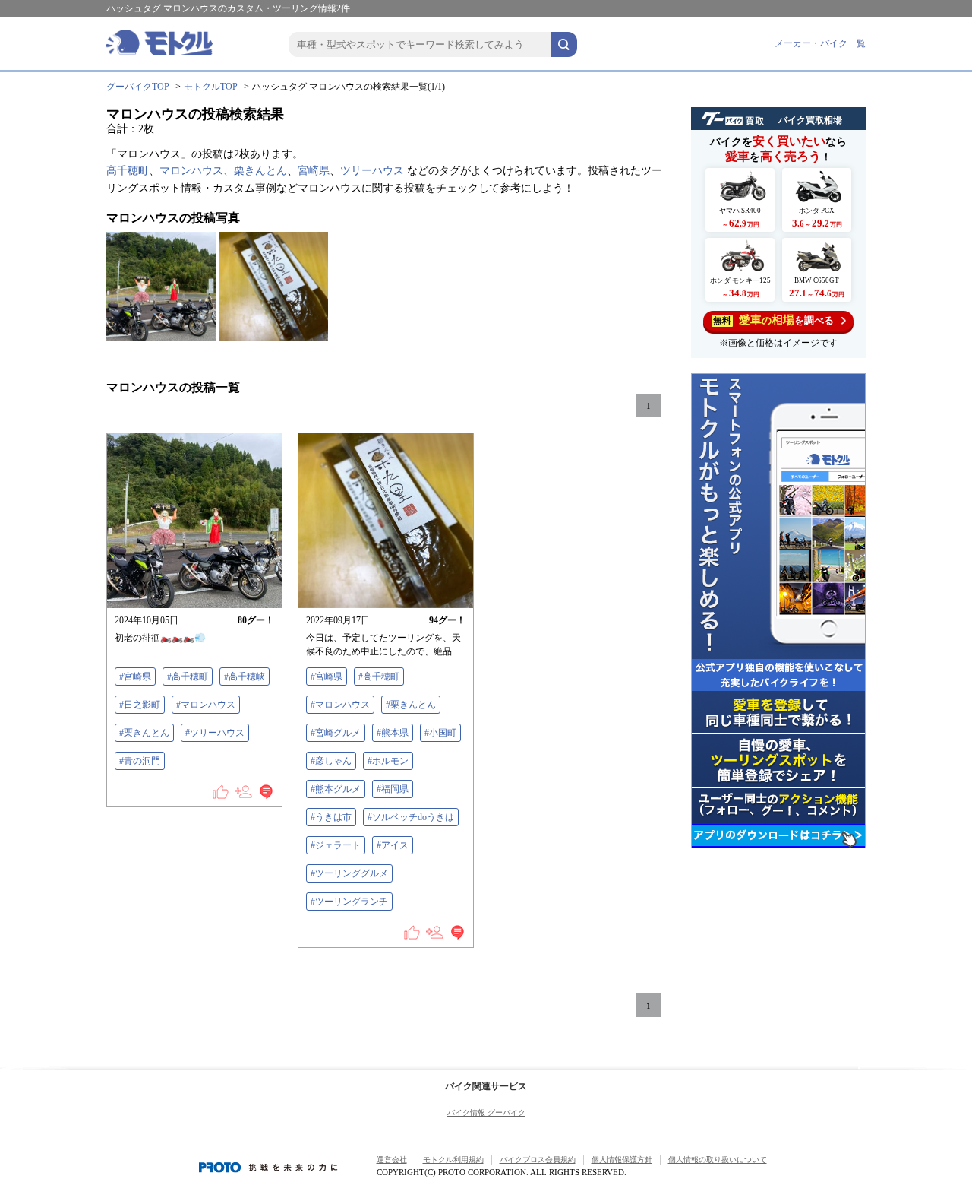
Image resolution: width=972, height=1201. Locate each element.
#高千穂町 (187, 676)
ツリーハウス (372, 170)
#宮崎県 (135, 676)
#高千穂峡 (244, 676)
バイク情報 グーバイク (486, 1112)
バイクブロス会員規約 (538, 1159)
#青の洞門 (139, 761)
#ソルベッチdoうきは (411, 817)
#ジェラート (336, 845)
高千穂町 (127, 170)
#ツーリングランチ (349, 901)
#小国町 (440, 732)
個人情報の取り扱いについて (717, 1159)
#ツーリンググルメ (349, 873)
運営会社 (392, 1159)
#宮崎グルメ (336, 732)
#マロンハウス (205, 704)
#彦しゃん (331, 761)
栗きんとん (260, 170)
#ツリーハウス (215, 732)
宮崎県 (314, 170)
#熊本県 (393, 732)
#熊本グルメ (336, 789)
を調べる (773, 320)
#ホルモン (388, 761)
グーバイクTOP (137, 86)
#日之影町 (139, 704)
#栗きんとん (144, 732)
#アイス (393, 845)
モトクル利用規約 (453, 1159)
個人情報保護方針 (622, 1159)
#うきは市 (331, 817)
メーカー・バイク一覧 (820, 43)
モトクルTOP (211, 86)
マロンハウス (191, 170)
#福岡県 (393, 789)
